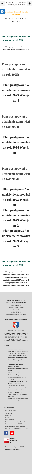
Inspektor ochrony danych (15, 349)
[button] (2, 11)
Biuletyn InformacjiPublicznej (13, 440)
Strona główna (8, 12)
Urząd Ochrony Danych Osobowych (18, 351)
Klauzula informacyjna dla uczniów (18, 357)
